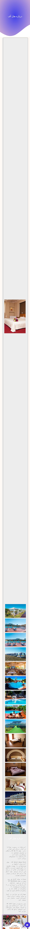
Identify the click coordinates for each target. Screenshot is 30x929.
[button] (24, 316)
